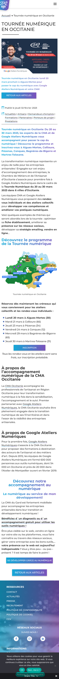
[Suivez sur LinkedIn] (42, 638)
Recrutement (15, 605)
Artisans (22, 114)
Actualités (10, 114)
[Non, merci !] (55, 665)
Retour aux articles (18, 95)
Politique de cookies (20, 615)
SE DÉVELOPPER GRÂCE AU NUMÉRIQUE (29, 560)
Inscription (29, 347)
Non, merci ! (34, 670)
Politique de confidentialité (24, 610)
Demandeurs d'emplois (41, 114)
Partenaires (25, 117)
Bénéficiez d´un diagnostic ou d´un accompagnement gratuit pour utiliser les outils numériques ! (28, 522)
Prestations (11, 121)
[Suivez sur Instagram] (29, 638)
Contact (12, 592)
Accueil (6, 15)
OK (22, 670)
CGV (9, 619)
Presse (11, 601)
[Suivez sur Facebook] (16, 638)
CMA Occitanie (14, 386)
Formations (11, 117)
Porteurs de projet (44, 117)
